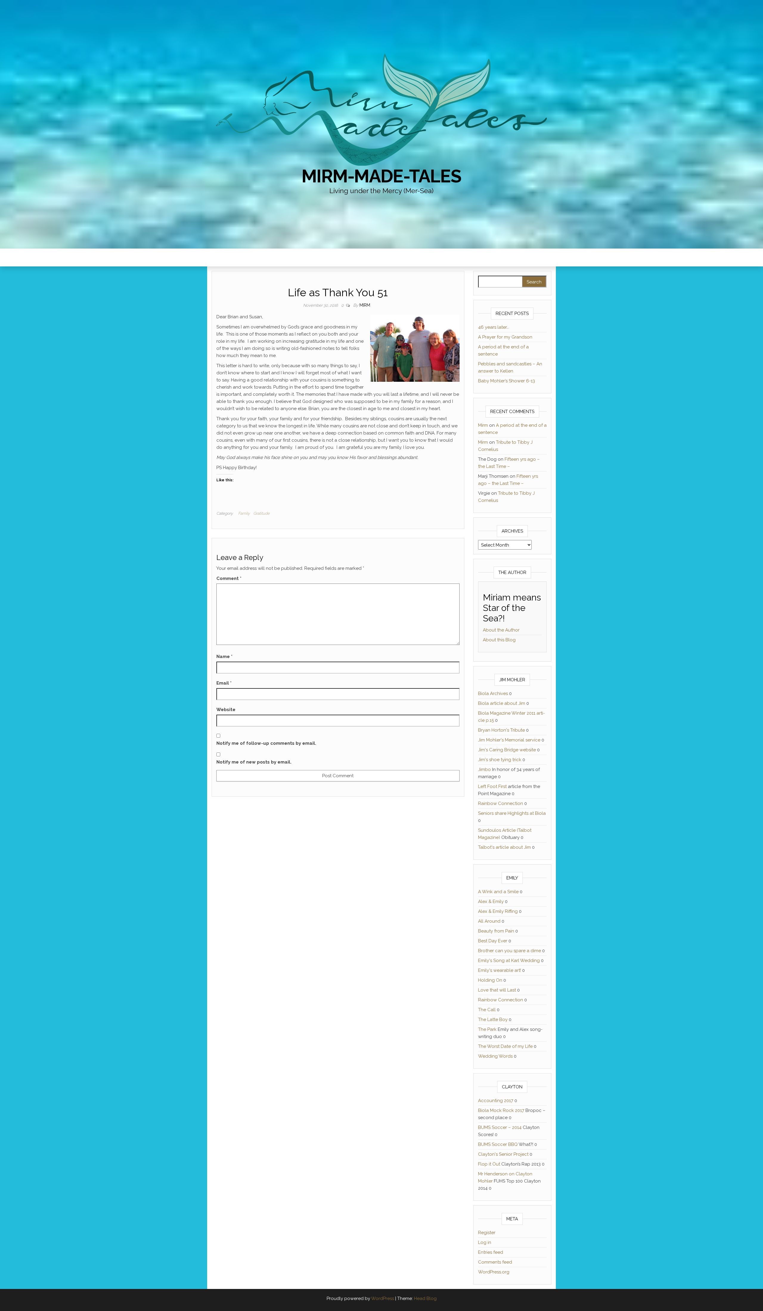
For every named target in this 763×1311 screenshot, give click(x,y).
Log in (484, 1242)
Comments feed (495, 1262)
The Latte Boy (493, 1019)
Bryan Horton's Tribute (501, 730)
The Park (487, 1029)
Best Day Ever (492, 941)
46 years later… (493, 327)
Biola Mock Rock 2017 (501, 1110)
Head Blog (425, 1298)
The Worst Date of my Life (505, 1046)
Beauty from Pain (496, 931)
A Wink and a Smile (498, 891)
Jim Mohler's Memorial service (509, 740)
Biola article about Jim (501, 703)
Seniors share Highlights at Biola (512, 813)
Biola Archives (493, 693)
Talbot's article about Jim (504, 847)
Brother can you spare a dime (509, 950)
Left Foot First (492, 786)
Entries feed (490, 1252)
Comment (228, 578)
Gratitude (261, 513)
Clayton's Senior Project (503, 1154)
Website (225, 709)
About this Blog (499, 640)
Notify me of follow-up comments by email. (266, 743)
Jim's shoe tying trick (499, 759)
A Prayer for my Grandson (505, 337)
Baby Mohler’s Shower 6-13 (506, 381)
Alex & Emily (491, 901)
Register (486, 1232)
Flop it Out (489, 1164)
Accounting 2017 (495, 1100)
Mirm (364, 305)
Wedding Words (495, 1056)
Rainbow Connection (500, 803)
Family (244, 513)
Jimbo (484, 769)
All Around (489, 921)
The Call (487, 1009)
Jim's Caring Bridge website (507, 750)
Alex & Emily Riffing (498, 911)
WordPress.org (493, 1272)
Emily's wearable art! (499, 970)
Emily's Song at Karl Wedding (509, 960)
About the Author (501, 630)
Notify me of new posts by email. (253, 762)
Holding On (490, 980)
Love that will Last (497, 990)
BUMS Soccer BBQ (498, 1144)
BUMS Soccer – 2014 (500, 1127)
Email (224, 683)
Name (224, 656)
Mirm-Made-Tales (381, 176)
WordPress (382, 1298)
